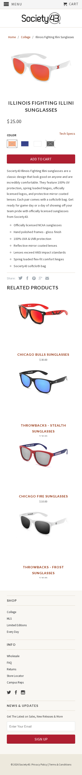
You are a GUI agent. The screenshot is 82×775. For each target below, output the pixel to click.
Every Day (13, 632)
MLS (9, 619)
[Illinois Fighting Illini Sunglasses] (41, 66)
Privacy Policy (39, 764)
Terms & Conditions (60, 764)
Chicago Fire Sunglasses (43, 496)
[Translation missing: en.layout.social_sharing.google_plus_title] (39, 278)
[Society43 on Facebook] (16, 692)
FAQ (9, 663)
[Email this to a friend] (46, 278)
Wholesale (13, 656)
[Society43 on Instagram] (23, 692)
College (11, 612)
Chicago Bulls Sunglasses (43, 354)
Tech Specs (67, 134)
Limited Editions (17, 625)
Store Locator (15, 676)
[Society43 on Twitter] (9, 692)
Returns (11, 669)
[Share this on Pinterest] (33, 278)
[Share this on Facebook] (26, 278)
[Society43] (41, 18)
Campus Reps (15, 682)
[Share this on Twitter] (19, 278)
